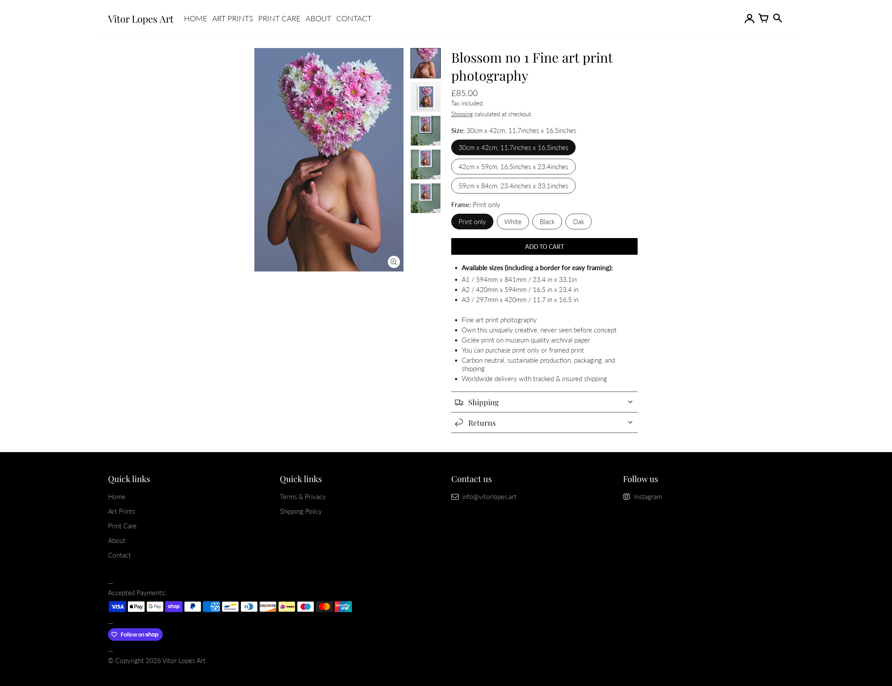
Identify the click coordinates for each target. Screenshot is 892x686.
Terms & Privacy (303, 496)
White (513, 222)
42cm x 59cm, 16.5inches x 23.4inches (513, 167)
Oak (578, 222)
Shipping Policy (301, 511)
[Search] (777, 18)
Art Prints (232, 18)
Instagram (648, 496)
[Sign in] (749, 18)
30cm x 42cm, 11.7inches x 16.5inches (513, 147)
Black (547, 222)
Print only (472, 222)
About (318, 18)
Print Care (279, 18)
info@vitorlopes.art (489, 496)
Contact (354, 18)
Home (195, 18)
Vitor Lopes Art (184, 660)
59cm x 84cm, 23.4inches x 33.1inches (513, 186)
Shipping (462, 114)
